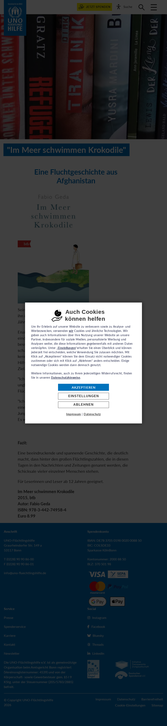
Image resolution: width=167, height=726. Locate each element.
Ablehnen (83, 404)
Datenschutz (92, 414)
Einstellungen (83, 396)
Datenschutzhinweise (65, 377)
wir (71, 331)
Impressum (73, 414)
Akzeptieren (84, 387)
